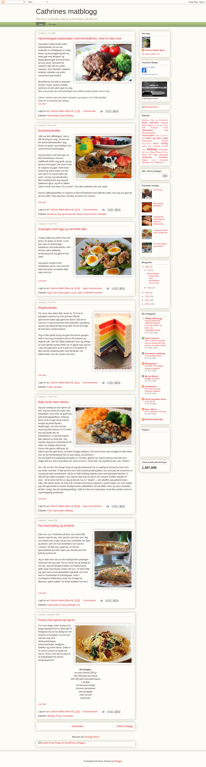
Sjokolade (163, 155)
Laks (144, 146)
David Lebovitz (152, 338)
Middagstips (151, 363)
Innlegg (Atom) (92, 737)
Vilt (164, 162)
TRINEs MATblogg (153, 318)
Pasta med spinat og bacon (56, 620)
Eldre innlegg (125, 726)
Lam (149, 146)
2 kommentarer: (91, 209)
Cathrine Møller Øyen (155, 50)
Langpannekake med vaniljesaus (160, 231)
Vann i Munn (151, 409)
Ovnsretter (163, 149)
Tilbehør (158, 162)
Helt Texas (158, 190)
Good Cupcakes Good (155, 399)
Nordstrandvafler (49, 130)
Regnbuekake (47, 307)
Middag (69, 115)
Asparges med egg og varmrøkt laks (62, 229)
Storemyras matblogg (155, 353)
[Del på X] (112, 111)
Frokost (154, 127)
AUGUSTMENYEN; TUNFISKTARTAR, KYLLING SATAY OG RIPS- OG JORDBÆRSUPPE (153, 326)
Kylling (63, 605)
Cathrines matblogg (148, 67)
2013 (147, 296)
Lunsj (73, 292)
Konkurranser (146, 143)
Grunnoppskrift (148, 133)
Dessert (87, 214)
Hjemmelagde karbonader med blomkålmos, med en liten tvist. (80, 38)
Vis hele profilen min (151, 54)
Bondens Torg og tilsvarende (61, 214)
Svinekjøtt (68, 716)
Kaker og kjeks (54, 387)
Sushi (154, 160)
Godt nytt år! (150, 401)
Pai (78, 605)
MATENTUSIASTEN (154, 419)
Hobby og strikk (160, 135)
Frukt (165, 127)
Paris (147, 152)
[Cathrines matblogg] (144, 72)
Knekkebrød (147, 141)
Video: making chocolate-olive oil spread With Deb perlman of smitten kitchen (155, 343)
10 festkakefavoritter (153, 356)
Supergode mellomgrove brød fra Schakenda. (159, 220)
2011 (147, 304)
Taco (152, 162)
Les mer (42, 104)
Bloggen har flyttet (152, 378)
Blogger (118, 761)
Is (167, 135)
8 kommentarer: (91, 382)
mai (149, 270)
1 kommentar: (90, 111)
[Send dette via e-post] (106, 111)
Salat (79, 292)
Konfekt (165, 141)
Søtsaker (102, 214)
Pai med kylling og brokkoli (56, 525)
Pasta (59, 716)
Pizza (158, 152)
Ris (150, 155)
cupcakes (154, 122)
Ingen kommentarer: (93, 288)
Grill (166, 130)
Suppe (145, 160)
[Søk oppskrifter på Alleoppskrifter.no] (150, 107)
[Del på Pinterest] (117, 111)
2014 (147, 292)
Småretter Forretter (93, 292)
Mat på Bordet (151, 376)
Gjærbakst (147, 130)
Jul (143, 138)
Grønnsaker (53, 115)
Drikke (144, 125)
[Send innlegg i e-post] (101, 111)
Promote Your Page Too (150, 74)
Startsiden (77, 726)
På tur (165, 152)
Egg (49, 292)
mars (149, 288)
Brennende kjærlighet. (158, 204)
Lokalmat (156, 146)
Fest (166, 125)
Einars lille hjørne (158, 125)
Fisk (55, 292)
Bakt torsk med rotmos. (53, 402)
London (165, 146)
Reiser (144, 155)
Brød (79, 214)
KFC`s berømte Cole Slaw (155, 411)
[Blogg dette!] (109, 111)
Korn (94, 214)
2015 (147, 267)
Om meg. (52, 24)
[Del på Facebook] (114, 111)
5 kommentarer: (91, 711)
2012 (147, 300)
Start (41, 24)
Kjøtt (62, 115)
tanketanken (151, 386)
